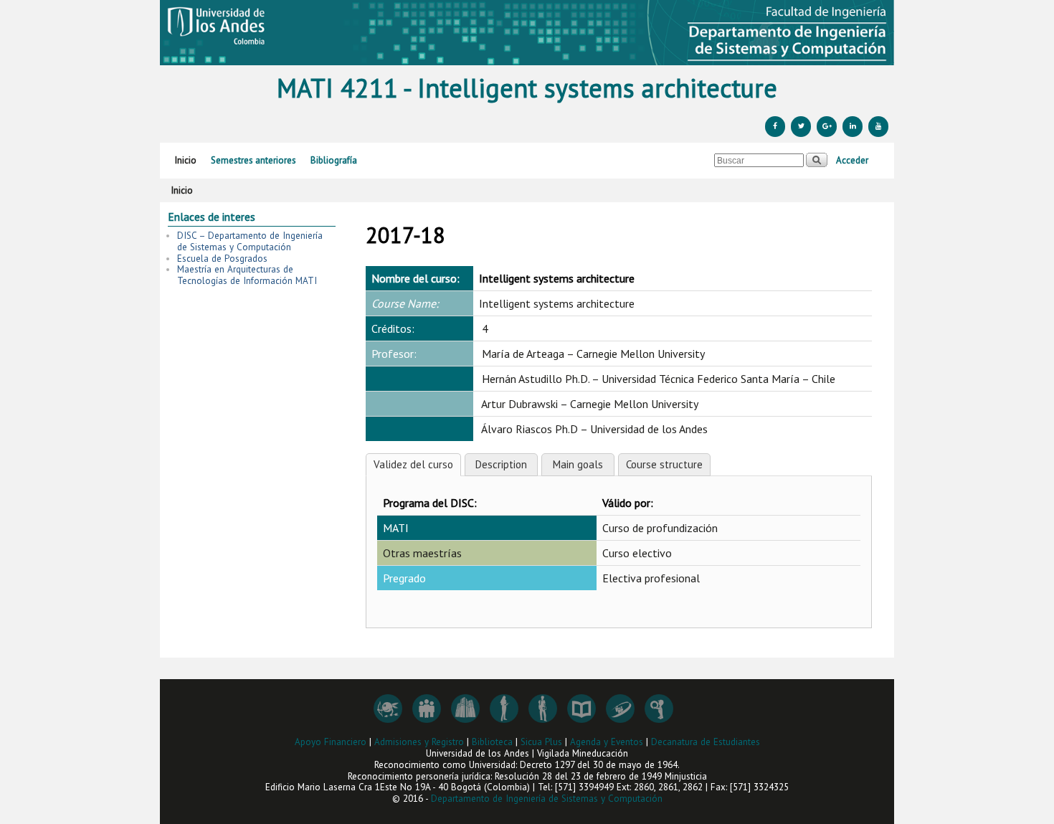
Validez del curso (413, 464)
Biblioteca (492, 742)
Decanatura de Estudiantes (705, 742)
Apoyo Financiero (330, 742)
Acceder (852, 160)
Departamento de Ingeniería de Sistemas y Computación (547, 798)
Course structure (664, 464)
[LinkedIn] (852, 126)
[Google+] (827, 126)
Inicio (185, 160)
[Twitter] (801, 126)
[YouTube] (878, 126)
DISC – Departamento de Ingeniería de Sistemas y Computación (250, 241)
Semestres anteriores (253, 160)
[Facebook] (775, 126)
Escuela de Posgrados (222, 258)
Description (501, 464)
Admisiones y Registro (419, 742)
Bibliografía (333, 160)
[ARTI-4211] (527, 32)
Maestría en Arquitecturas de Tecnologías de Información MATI (247, 275)
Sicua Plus (541, 742)
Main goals (578, 464)
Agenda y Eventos (606, 742)
